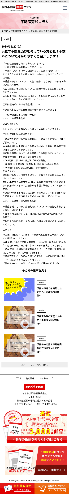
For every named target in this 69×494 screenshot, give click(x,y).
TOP (18, 378)
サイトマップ (46, 378)
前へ (24, 364)
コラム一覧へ (34, 364)
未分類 (6, 39)
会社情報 (30, 378)
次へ (45, 364)
